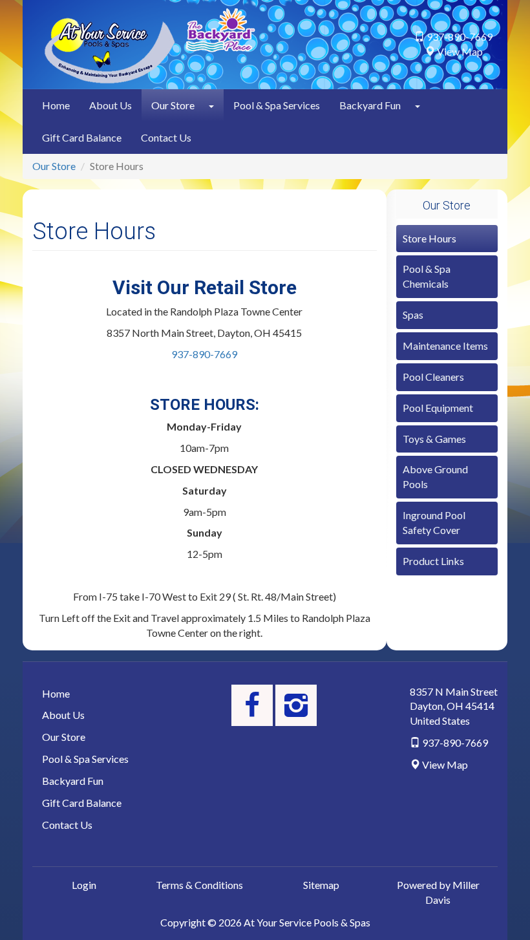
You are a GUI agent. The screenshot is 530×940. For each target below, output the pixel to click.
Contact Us (166, 137)
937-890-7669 (204, 354)
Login (84, 885)
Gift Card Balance (82, 137)
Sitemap (321, 885)
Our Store (173, 105)
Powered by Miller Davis (438, 892)
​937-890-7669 (460, 36)
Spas (413, 314)
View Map (460, 51)
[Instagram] (296, 705)
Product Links (433, 561)
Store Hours (429, 238)
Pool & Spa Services (276, 105)
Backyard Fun (370, 105)
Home (56, 105)
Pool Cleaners (433, 376)
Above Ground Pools (435, 476)
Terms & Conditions (199, 885)
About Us (110, 105)
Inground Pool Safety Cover (434, 522)
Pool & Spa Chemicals (426, 276)
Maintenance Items (445, 345)
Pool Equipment (438, 407)
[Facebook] (252, 705)
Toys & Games (434, 439)
